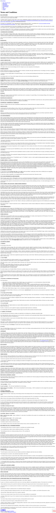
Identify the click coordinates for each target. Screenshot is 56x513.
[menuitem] (6, 2)
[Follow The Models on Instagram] (1, 510)
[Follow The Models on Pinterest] (4, 510)
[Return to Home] (2, 0)
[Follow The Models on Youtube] (3, 510)
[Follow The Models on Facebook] (2, 510)
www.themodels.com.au (44, 340)
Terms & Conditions (10, 511)
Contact (5, 511)
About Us (2, 511)
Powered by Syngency (12, 512)
